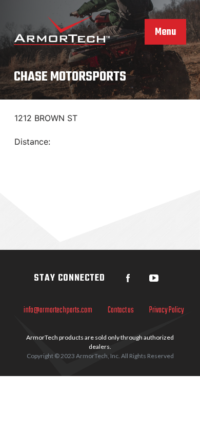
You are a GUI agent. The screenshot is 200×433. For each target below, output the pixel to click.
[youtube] (154, 278)
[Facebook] (128, 278)
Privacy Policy (166, 310)
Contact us (121, 310)
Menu (165, 32)
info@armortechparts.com (58, 310)
